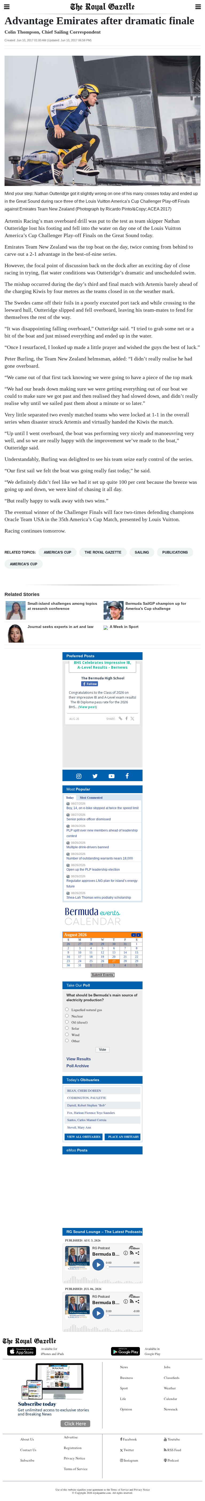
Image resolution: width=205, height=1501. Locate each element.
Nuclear (77, 1016)
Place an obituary (123, 1137)
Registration (73, 1447)
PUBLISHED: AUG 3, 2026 (83, 1240)
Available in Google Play (152, 1351)
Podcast (173, 1460)
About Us (27, 1439)
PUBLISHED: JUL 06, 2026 (83, 1289)
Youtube (173, 1439)
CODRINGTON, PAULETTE (86, 1098)
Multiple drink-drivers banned (87, 847)
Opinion (126, 1409)
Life (123, 1398)
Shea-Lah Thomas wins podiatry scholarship (98, 897)
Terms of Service (76, 1468)
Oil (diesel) (80, 1022)
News (124, 1367)
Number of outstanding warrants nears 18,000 (99, 858)
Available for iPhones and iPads (52, 1351)
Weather (170, 1388)
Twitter (128, 1449)
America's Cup (57, 552)
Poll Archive (77, 1066)
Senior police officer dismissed (88, 819)
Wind (76, 1034)
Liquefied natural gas (87, 1009)
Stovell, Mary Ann (79, 1127)
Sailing (142, 552)
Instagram (130, 1460)
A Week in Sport (124, 626)
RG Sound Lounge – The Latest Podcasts (104, 1232)
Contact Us (28, 1449)
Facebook (129, 1439)
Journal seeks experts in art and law (60, 626)
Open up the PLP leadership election (93, 869)
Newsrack (171, 1409)
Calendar (170, 1398)
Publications (175, 552)
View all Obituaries (83, 1137)
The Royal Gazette (103, 552)
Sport (124, 1388)
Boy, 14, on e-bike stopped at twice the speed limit (102, 808)
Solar (75, 1028)
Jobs (167, 1367)
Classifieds (171, 1377)
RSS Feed (174, 1449)
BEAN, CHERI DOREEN (84, 1090)
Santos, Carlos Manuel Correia (86, 1120)
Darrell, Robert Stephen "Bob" (86, 1105)
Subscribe (27, 1460)
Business (126, 1377)
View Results (78, 1059)
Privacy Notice (74, 1458)
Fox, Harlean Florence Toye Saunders (91, 1112)
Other (76, 1040)
